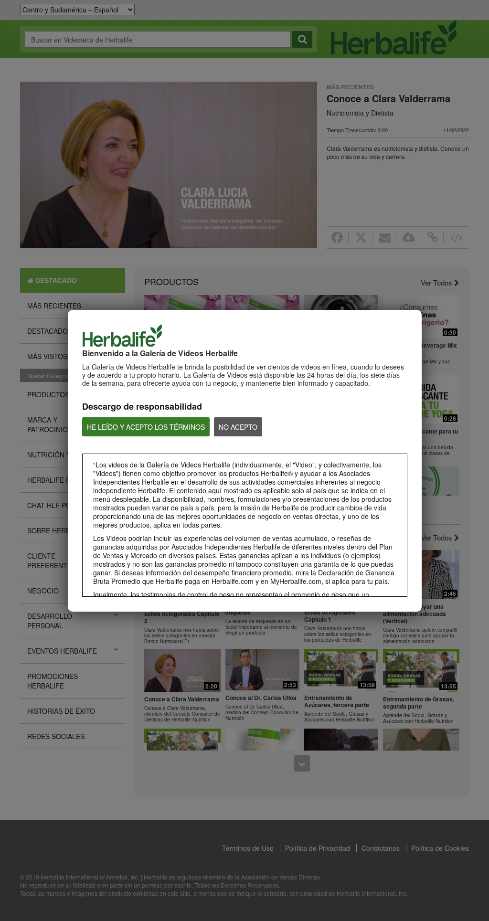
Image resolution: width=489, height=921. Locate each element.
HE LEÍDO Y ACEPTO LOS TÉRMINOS (146, 427)
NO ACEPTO (238, 427)
